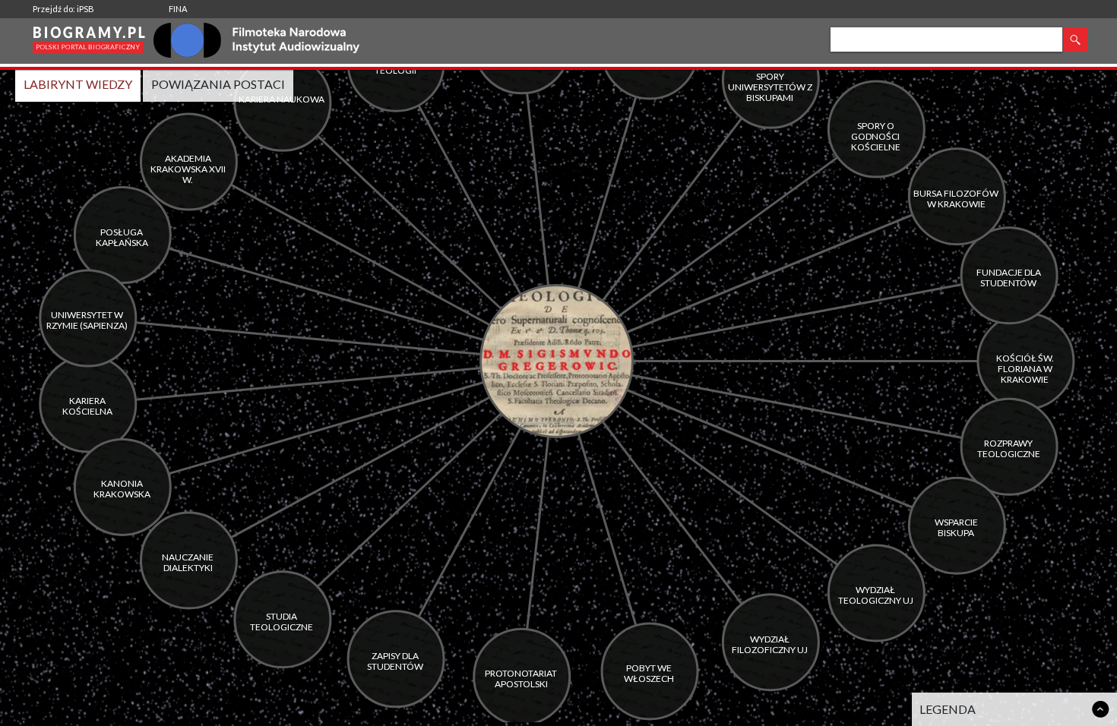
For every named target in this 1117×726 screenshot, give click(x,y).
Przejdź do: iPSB (63, 9)
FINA (178, 9)
